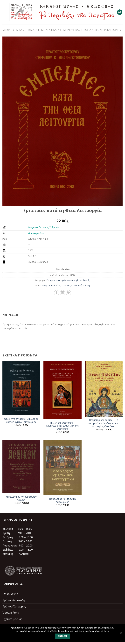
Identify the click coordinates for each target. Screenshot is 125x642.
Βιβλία (30, 30)
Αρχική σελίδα (12, 30)
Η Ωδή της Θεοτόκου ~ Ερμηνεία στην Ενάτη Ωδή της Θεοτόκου (62, 425)
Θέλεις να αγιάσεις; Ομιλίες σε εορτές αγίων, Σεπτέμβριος (21, 420)
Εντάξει (62, 636)
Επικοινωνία (10, 594)
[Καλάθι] (119, 12)
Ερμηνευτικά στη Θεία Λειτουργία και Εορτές (91, 30)
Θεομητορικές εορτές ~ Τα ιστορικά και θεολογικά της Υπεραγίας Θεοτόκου (104, 423)
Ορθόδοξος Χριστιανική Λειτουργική (62, 500)
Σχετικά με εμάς (12, 619)
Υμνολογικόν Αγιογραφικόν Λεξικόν (21, 498)
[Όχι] (121, 633)
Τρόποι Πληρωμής (14, 606)
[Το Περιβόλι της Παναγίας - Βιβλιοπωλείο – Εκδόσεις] (61, 12)
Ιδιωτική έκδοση (36, 233)
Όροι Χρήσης (10, 612)
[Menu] (4, 12)
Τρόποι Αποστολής (14, 600)
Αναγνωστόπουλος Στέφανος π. (45, 227)
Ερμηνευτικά (47, 30)
